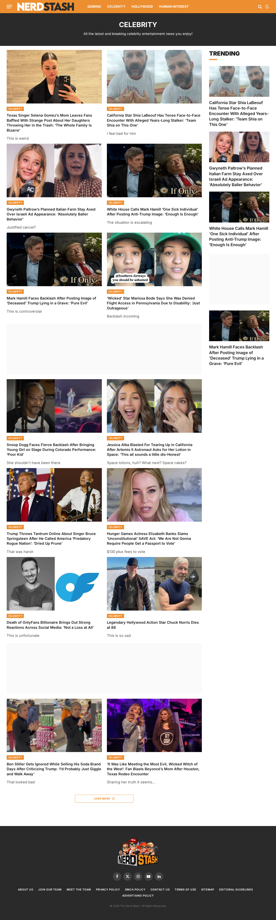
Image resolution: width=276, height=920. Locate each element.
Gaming (94, 6)
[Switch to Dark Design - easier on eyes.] (266, 7)
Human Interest (174, 6)
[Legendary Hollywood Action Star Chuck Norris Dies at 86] (154, 584)
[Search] (260, 6)
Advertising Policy (138, 895)
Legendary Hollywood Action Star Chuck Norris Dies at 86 (153, 624)
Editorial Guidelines (236, 889)
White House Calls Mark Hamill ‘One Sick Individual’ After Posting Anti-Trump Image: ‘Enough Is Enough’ (152, 211)
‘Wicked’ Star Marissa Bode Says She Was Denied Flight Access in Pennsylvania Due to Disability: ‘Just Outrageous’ (153, 303)
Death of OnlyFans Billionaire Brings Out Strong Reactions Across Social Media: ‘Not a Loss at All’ (50, 624)
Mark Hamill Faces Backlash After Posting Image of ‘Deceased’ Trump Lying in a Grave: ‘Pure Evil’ (51, 300)
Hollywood (142, 6)
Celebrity (116, 6)
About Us (25, 889)
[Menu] (9, 6)
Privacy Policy (108, 889)
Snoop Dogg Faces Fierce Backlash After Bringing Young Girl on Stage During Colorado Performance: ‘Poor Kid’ (51, 450)
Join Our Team (50, 889)
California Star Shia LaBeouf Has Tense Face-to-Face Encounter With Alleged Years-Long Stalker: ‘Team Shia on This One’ (153, 120)
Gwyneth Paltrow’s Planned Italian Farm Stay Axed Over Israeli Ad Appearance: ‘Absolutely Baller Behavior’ (51, 214)
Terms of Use (185, 889)
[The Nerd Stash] (46, 6)
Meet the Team (79, 889)
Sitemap (207, 889)
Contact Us (160, 889)
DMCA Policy (135, 889)
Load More (102, 798)
